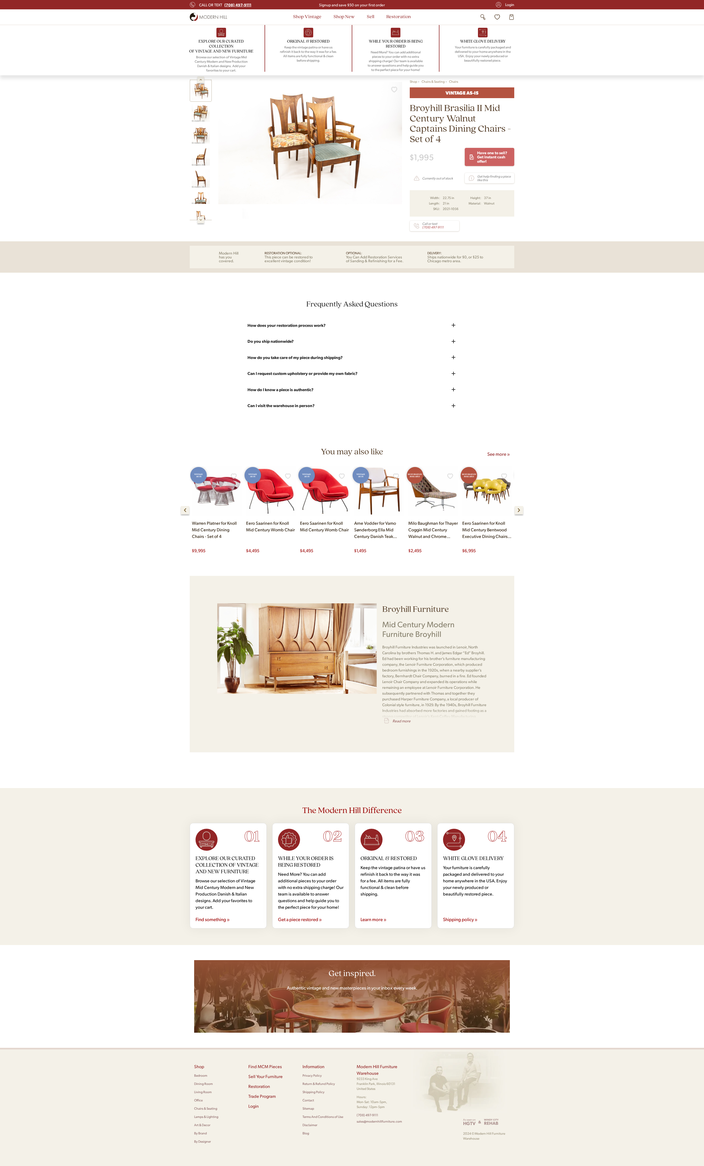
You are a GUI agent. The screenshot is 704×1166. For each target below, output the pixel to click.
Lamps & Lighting (206, 1117)
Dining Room (203, 1084)
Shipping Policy (313, 1092)
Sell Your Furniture (265, 1076)
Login (509, 4)
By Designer (202, 1141)
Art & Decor (202, 1125)
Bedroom (200, 1075)
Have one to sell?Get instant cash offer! (492, 157)
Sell (370, 16)
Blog (305, 1133)
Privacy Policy (312, 1075)
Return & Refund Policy (318, 1084)
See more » (498, 454)
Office (198, 1100)
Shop (413, 81)
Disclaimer (309, 1125)
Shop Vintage (307, 16)
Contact (308, 1100)
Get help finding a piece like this (494, 178)
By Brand (200, 1133)
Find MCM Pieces (265, 1066)
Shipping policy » (460, 919)
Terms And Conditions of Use (322, 1117)
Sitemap (308, 1108)
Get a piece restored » (300, 919)
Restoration (398, 16)
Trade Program (262, 1096)
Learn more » (373, 919)
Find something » (213, 919)
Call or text (225, 4)
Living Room (203, 1092)
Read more (401, 721)
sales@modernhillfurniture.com (379, 1121)
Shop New (344, 16)
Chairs (453, 81)
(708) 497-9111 (367, 1115)
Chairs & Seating (433, 81)
